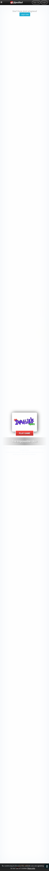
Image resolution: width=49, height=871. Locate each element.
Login (44, 2)
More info (31, 868)
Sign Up (36, 2)
